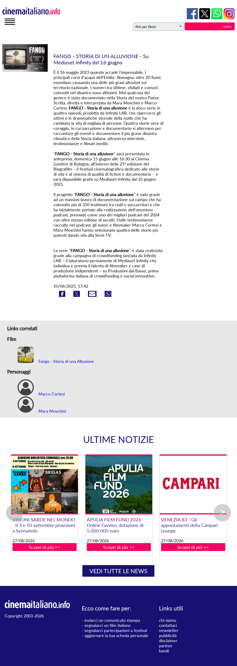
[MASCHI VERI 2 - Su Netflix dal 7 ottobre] (62, 484)
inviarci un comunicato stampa (112, 620)
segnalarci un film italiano (107, 625)
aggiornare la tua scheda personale (116, 635)
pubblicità (168, 635)
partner (166, 645)
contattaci (168, 625)
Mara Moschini (51, 411)
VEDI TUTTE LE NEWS (118, 570)
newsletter (169, 630)
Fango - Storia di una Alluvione (65, 361)
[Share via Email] (92, 295)
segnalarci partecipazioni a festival (115, 630)
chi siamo (167, 620)
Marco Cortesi (51, 393)
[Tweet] (77, 295)
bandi (164, 650)
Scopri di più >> (62, 541)
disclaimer (168, 640)
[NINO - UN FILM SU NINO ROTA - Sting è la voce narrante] (136, 484)
